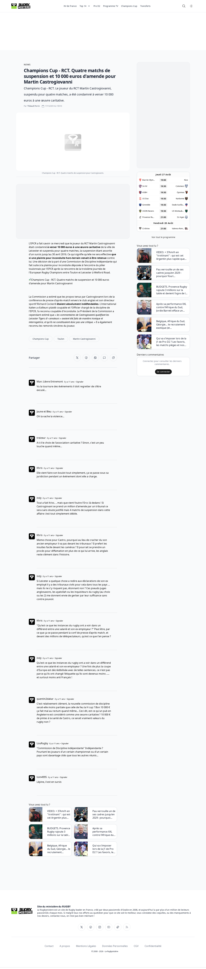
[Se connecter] (191, 6)
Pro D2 (96, 6)
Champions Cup (129, 6)
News (27, 64)
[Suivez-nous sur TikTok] (117, 927)
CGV (136, 946)
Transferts (145, 6)
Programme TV (110, 6)
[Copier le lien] (113, 357)
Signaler (79, 381)
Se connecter (163, 371)
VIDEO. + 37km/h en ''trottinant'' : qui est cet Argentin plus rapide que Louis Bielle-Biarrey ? (58, 814)
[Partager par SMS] (104, 357)
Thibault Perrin (33, 106)
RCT (86, 243)
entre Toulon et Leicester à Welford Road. (86, 272)
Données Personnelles (115, 946)
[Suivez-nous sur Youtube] (108, 927)
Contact (49, 946)
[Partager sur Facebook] (86, 357)
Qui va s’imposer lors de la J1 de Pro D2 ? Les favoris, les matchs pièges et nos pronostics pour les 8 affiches (103, 849)
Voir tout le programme (163, 237)
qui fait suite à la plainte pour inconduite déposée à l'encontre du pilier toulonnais (73, 265)
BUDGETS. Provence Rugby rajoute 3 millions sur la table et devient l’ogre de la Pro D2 (58, 832)
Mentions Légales (86, 946)
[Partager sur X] (77, 357)
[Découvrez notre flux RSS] (126, 927)
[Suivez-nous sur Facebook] (90, 927)
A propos (65, 946)
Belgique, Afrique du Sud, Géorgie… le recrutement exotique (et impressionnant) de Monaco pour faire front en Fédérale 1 (58, 849)
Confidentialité (153, 946)
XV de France (70, 6)
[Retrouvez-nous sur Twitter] (81, 927)
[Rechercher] (183, 6)
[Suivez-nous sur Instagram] (99, 927)
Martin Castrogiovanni (102, 243)
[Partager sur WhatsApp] (95, 357)
